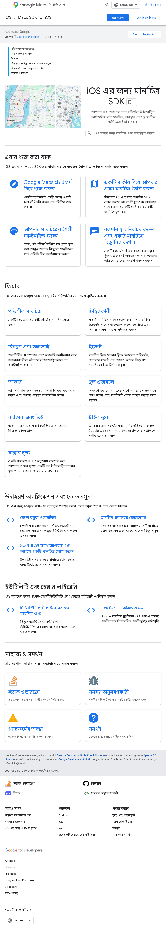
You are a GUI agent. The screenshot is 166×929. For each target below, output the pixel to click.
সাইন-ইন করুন (152, 4)
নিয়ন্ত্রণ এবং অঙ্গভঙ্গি (28, 347)
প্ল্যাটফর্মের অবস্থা (25, 729)
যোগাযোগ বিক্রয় (146, 17)
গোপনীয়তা (24, 910)
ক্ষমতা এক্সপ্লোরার (15, 821)
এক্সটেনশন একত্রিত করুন (122, 608)
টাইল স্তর (98, 417)
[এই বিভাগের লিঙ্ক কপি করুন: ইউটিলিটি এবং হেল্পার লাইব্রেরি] (83, 587)
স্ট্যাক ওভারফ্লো (24, 692)
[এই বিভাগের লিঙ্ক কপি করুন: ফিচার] (25, 287)
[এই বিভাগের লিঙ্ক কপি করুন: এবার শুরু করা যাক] (56, 157)
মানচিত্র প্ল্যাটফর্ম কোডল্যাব (123, 517)
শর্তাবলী (10, 910)
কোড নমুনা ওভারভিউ (38, 517)
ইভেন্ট (95, 347)
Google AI (11, 886)
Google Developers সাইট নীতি (75, 759)
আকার (15, 382)
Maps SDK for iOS (34, 17)
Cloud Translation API (30, 36)
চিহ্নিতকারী (99, 311)
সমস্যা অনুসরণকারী (109, 692)
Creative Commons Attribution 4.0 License (81, 755)
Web (61, 828)
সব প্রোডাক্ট (11, 893)
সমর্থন (95, 729)
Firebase (10, 873)
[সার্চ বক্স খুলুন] (107, 4)
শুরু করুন (118, 17)
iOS (8, 17)
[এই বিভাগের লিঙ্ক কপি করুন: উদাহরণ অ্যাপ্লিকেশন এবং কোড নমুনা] (98, 497)
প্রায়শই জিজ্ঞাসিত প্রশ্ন (18, 815)
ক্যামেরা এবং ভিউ (26, 417)
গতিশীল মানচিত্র (24, 311)
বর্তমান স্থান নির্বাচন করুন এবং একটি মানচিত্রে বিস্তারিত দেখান (129, 235)
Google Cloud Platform (19, 880)
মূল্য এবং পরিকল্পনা (123, 815)
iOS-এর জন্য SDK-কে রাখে (20, 828)
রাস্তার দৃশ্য (19, 453)
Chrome (10, 867)
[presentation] (83, 157)
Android (64, 815)
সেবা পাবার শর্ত (121, 834)
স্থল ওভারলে (101, 382)
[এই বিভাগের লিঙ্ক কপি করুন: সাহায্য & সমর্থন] (48, 654)
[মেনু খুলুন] (6, 5)
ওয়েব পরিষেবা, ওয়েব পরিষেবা (77, 834)
